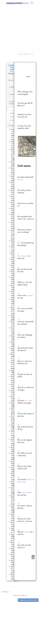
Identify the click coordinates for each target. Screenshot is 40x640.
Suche (12, 101)
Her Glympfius (22, 256)
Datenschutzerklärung (20, 595)
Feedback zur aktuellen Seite (28, 600)
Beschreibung (13, 80)
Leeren (12, 117)
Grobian (20, 179)
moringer (29, 295)
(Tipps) (11, 103)
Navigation (12, 125)
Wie (18, 242)
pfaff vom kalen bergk (25, 480)
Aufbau (11, 87)
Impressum (5, 592)
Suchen (12, 113)
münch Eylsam (27, 492)
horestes (27, 532)
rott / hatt (28, 400)
